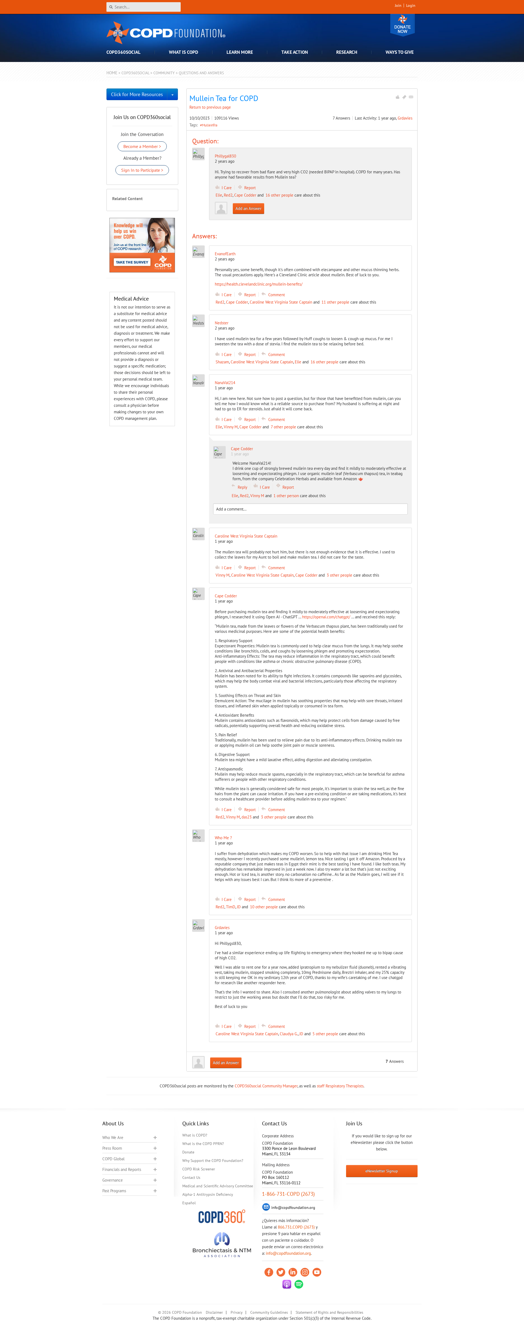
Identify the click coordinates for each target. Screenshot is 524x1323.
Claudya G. (289, 1033)
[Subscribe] (411, 97)
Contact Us (191, 1177)
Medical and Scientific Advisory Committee (217, 1185)
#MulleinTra (208, 125)
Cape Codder (245, 195)
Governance (112, 1180)
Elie (219, 195)
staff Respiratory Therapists (340, 1085)
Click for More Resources (137, 94)
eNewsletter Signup (381, 1170)
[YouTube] (316, 1272)
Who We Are (112, 1137)
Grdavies (405, 118)
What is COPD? (194, 1135)
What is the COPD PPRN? (203, 1143)
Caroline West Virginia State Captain (281, 302)
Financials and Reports (121, 1169)
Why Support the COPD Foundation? (212, 1160)
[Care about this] (397, 97)
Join (398, 5)
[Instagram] (304, 1272)
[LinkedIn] (292, 1272)
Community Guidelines (269, 1312)
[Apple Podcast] (286, 1284)
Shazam (222, 361)
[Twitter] (280, 1272)
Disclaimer (214, 1312)
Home (111, 72)
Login (410, 5)
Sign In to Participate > (142, 170)
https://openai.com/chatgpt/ (326, 616)
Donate (402, 25)
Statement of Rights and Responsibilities (329, 1312)
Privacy (237, 1312)
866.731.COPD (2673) (296, 1227)
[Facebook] (268, 1272)
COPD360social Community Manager (266, 1085)
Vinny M (231, 426)
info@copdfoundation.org (288, 1253)
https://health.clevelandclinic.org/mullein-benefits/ (258, 284)
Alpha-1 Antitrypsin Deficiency (207, 1194)
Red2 (228, 195)
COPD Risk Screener (198, 1169)
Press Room (112, 1148)
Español (189, 1202)
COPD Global (113, 1158)
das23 (247, 817)
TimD (230, 906)
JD (239, 906)
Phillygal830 (225, 156)
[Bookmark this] (404, 97)
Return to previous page (210, 107)
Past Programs (114, 1190)
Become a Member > (142, 146)
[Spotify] (298, 1284)
